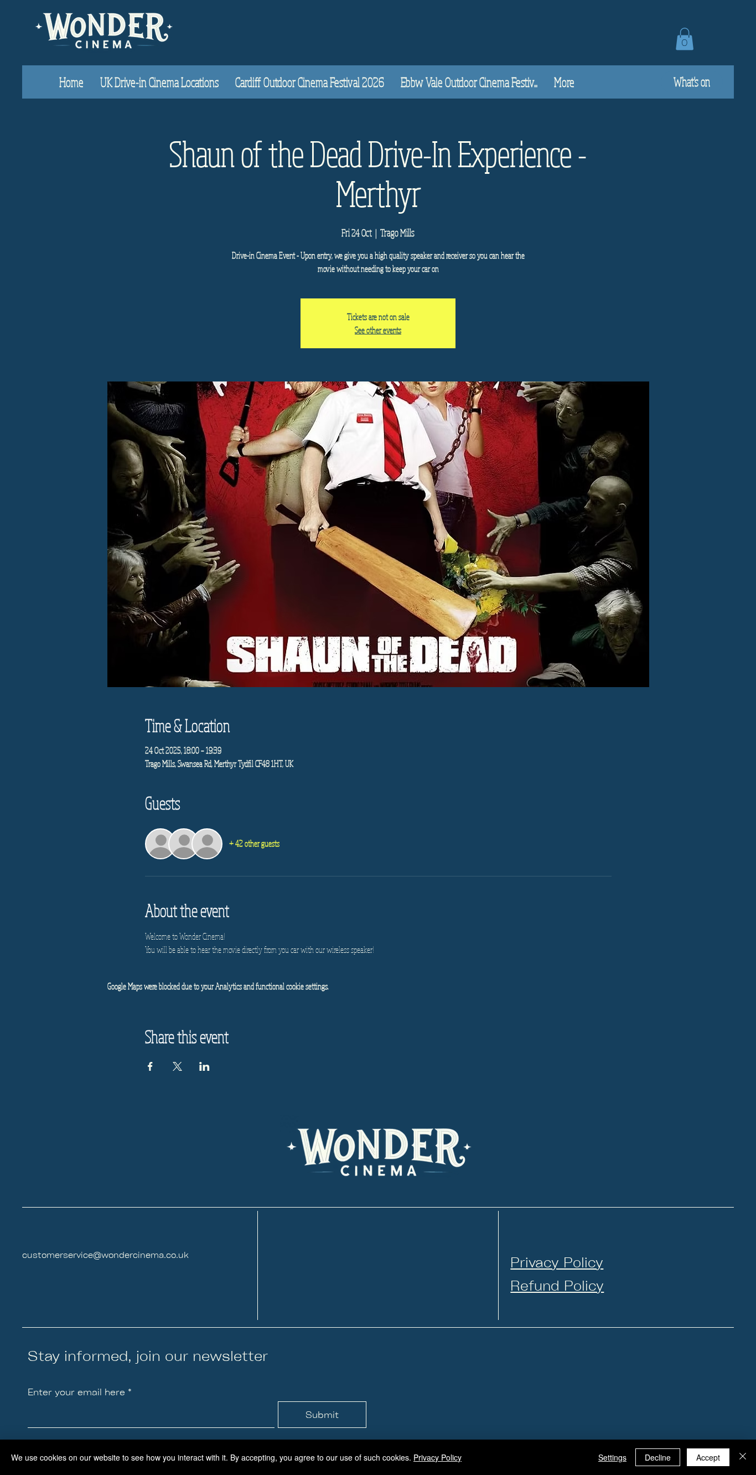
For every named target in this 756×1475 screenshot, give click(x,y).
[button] (684, 39)
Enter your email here (76, 1392)
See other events (378, 330)
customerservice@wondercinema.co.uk (105, 1254)
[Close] (742, 1457)
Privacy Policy (437, 1457)
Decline (658, 1457)
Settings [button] (612, 1457)
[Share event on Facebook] (150, 1066)
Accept (708, 1457)
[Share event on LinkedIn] (204, 1066)
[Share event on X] (177, 1066)
